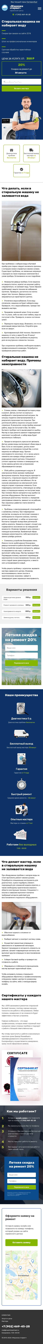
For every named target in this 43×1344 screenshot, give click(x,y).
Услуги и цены (7, 1318)
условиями (18, 679)
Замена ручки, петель (11, 617)
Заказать (36, 597)
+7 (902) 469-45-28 (28, 1121)
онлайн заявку (22, 1118)
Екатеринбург (32, 2)
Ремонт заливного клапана (14, 605)
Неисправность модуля (12, 611)
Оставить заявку (21, 1242)
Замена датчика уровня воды (12, 598)
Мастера (5, 1321)
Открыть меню (39, 8)
